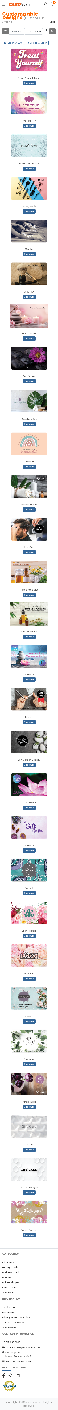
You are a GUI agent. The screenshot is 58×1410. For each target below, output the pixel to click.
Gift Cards (8, 1262)
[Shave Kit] (29, 274)
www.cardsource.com (18, 1361)
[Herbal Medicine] (29, 572)
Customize (29, 83)
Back (52, 22)
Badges (6, 1277)
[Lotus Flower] (29, 784)
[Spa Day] (29, 656)
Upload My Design (38, 43)
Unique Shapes (10, 1282)
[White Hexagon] (29, 1169)
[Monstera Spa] (29, 401)
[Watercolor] (29, 103)
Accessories (9, 1292)
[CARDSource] (20, 4)
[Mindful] (29, 231)
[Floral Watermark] (29, 145)
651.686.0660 (13, 1342)
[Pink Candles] (29, 316)
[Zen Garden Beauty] (29, 742)
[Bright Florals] (29, 913)
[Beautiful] (29, 443)
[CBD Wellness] (29, 614)
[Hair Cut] (29, 529)
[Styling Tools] (29, 188)
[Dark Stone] (29, 358)
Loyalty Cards (10, 1267)
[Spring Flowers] (29, 1212)
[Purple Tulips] (29, 1084)
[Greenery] (29, 1041)
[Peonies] (29, 955)
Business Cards (11, 1272)
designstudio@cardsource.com (24, 1347)
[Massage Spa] (29, 486)
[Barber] (29, 699)
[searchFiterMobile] (5, 31)
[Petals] (29, 998)
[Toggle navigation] (4, 4)
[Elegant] (29, 870)
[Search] (45, 4)
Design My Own (15, 43)
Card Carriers (10, 1287)
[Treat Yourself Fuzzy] (29, 60)
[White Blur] (29, 1126)
